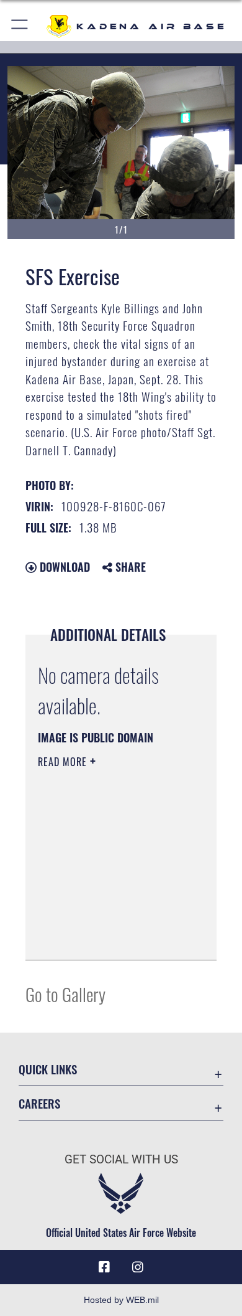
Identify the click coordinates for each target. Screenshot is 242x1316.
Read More (64, 761)
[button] (20, 26)
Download (63, 567)
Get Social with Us (121, 1159)
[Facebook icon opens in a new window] (104, 1267)
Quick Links (48, 1069)
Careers (39, 1103)
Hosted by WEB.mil (121, 1300)
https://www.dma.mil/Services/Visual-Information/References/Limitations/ (113, 936)
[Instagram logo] (137, 1267)
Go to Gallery (65, 993)
